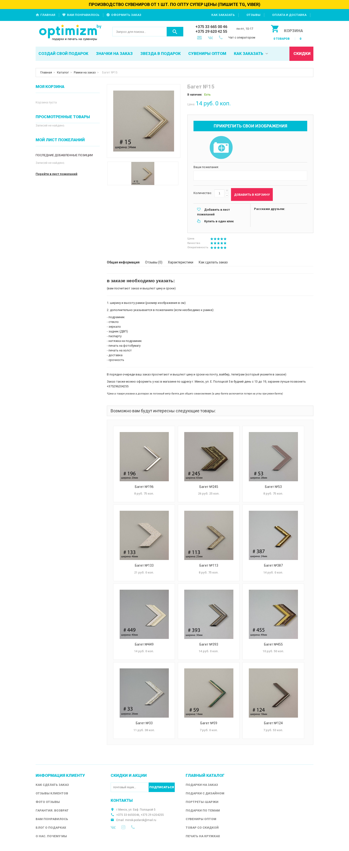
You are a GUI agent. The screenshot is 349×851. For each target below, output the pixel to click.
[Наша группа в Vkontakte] (113, 827)
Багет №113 (208, 565)
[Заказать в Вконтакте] (211, 38)
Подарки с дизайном (205, 793)
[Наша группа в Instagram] (123, 827)
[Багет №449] (144, 614)
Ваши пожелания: (206, 167)
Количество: (202, 193)
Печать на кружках (203, 836)
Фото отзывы (48, 802)
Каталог (63, 72)
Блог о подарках (51, 827)
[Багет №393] (208, 614)
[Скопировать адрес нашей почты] (200, 38)
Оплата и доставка (289, 15)
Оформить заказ (126, 15)
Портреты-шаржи (202, 802)
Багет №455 (273, 644)
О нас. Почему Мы (51, 836)
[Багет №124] (273, 693)
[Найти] (175, 31)
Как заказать (223, 15)
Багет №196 (144, 487)
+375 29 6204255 (152, 815)
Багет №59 (208, 723)
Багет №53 (273, 487)
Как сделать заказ (213, 262)
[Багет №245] (208, 456)
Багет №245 (208, 487)
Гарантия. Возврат (52, 810)
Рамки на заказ (85, 72)
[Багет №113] (208, 535)
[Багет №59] (208, 693)
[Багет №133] (144, 535)
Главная (47, 15)
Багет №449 (144, 644)
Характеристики (180, 262)
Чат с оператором (241, 37)
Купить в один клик (219, 221)
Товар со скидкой (202, 827)
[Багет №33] (144, 693)
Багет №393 (208, 644)
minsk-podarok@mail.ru (140, 820)
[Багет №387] (273, 535)
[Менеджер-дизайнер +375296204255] (222, 38)
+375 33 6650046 (127, 815)
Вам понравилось (83, 15)
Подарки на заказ (202, 785)
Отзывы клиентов (52, 793)
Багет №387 (273, 565)
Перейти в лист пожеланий (56, 174)
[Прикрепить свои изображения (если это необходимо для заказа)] (221, 148)
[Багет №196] (144, 456)
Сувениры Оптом (201, 819)
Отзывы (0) (153, 262)
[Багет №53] (273, 456)
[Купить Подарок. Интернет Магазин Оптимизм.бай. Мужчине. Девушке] (70, 32)
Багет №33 (144, 723)
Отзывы (253, 15)
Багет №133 (144, 565)
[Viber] (133, 827)
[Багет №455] (273, 614)
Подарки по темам (203, 810)
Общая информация (123, 262)
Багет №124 (273, 723)
